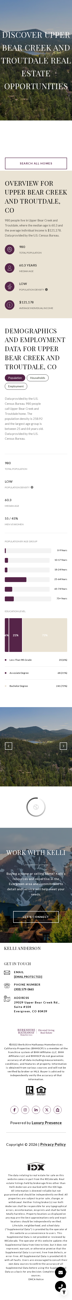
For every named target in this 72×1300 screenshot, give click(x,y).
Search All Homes (36, 163)
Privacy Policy (53, 1144)
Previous (8, 746)
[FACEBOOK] (14, 1110)
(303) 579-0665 (24, 989)
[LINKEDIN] (36, 1110)
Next (63, 746)
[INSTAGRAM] (25, 1110)
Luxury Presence (47, 1123)
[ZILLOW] (58, 1110)
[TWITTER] (47, 1110)
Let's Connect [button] (36, 917)
